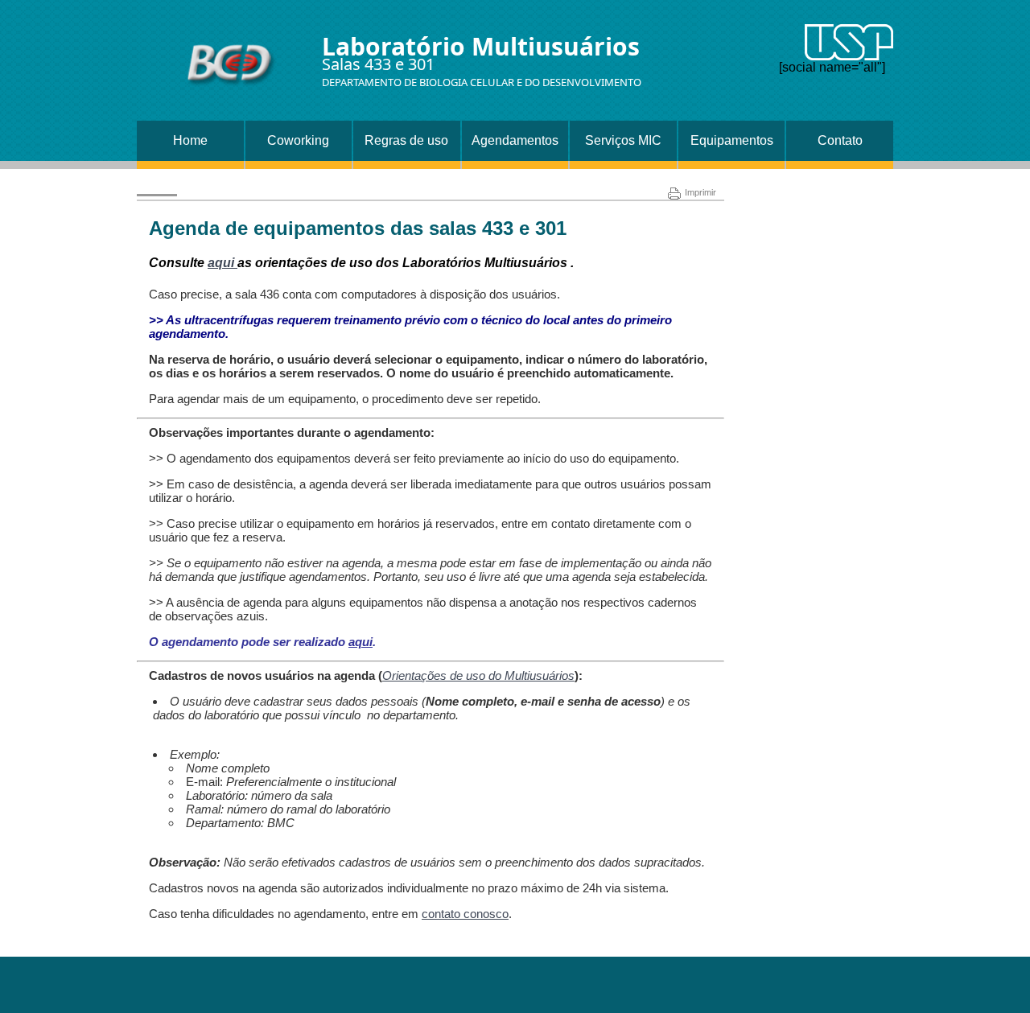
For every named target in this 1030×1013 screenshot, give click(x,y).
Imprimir (700, 192)
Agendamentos (515, 140)
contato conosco (465, 913)
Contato (840, 140)
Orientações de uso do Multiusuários (478, 675)
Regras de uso (406, 140)
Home (190, 140)
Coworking (298, 140)
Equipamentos (731, 140)
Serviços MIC (623, 140)
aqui (222, 263)
